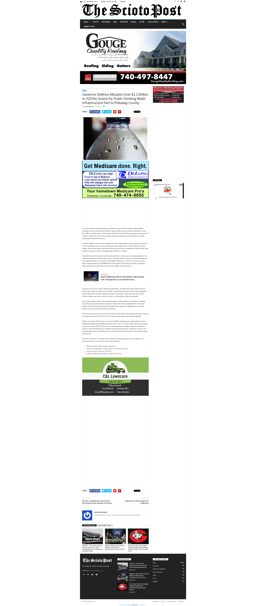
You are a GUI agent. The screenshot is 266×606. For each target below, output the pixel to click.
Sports (96, 22)
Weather (155, 581)
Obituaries (106, 22)
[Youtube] (184, 1)
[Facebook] (175, 1)
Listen (141, 22)
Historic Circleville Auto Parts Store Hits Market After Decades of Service (97, 502)
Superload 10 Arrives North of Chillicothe (137, 502)
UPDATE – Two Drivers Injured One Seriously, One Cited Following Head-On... (138, 565)
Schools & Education (159, 569)
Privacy (163, 601)
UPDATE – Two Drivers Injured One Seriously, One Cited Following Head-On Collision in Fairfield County (92, 548)
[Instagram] (178, 1)
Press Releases (157, 572)
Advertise (124, 22)
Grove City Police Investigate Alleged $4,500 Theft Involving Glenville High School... (138, 586)
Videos (133, 22)
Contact (123, 1)
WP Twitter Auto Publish (125, 604)
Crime (154, 575)
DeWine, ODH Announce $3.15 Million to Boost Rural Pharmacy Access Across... (139, 575)
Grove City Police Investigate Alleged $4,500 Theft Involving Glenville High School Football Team (138, 548)
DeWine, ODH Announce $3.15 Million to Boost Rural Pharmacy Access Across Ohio (115, 547)
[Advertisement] (115, 212)
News (86, 22)
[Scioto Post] (133, 11)
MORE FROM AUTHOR (104, 525)
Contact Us (181, 601)
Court (154, 578)
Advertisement (171, 601)
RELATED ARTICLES (89, 525)
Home (83, 88)
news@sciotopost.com (96, 570)
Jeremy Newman (89, 106)
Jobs (115, 22)
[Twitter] (181, 1)
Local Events (152, 22)
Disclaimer (156, 601)
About (164, 22)
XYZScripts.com (143, 604)
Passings (155, 566)
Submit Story (89, 26)
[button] (183, 24)
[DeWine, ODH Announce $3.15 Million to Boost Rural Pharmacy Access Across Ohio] (115, 536)
